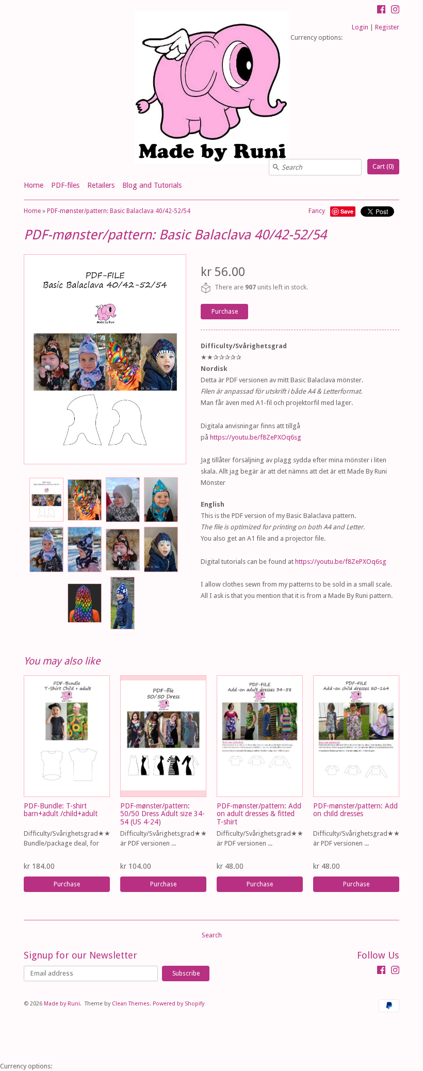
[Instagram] (395, 11)
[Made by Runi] (211, 88)
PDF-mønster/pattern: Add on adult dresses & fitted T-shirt (259, 814)
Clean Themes (131, 1003)
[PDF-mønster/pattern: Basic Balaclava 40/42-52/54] (45, 500)
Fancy (316, 211)
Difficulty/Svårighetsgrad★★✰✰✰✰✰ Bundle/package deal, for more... (81, 843)
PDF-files (65, 185)
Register (387, 27)
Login (360, 27)
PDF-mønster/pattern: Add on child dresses (355, 810)
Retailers (101, 185)
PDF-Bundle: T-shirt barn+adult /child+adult (60, 810)
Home (33, 185)
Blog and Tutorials (152, 185)
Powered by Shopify (178, 1003)
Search (212, 935)
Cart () (383, 166)
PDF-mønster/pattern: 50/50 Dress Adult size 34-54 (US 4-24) (162, 814)
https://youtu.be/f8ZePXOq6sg (255, 437)
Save (346, 211)
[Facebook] (381, 11)
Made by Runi (62, 1003)
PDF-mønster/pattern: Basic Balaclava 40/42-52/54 (118, 211)
